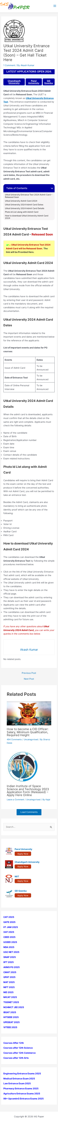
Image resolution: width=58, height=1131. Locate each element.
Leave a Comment (15, 799)
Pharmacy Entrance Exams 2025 (21, 1088)
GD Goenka (48, 81)
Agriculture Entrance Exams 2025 (21, 1093)
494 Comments (14, 739)
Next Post (29, 679)
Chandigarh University (14, 81)
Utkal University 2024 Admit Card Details (24, 208)
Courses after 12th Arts (16, 1058)
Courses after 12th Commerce (19, 1053)
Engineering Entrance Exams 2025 (22, 1073)
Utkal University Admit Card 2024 (21, 201)
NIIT (17, 876)
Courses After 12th (13, 1043)
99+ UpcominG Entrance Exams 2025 (23, 1098)
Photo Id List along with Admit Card (21, 212)
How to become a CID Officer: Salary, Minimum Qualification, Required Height (27, 732)
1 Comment (9, 65)
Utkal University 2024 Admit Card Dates (24, 205)
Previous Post (29, 673)
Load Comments (29, 812)
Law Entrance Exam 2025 (17, 1083)
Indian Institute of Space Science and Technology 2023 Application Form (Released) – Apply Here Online (28, 790)
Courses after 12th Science (18, 1047)
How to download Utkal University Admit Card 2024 (26, 217)
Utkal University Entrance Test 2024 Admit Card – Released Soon (28, 196)
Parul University (33, 81)
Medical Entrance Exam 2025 (19, 1078)
